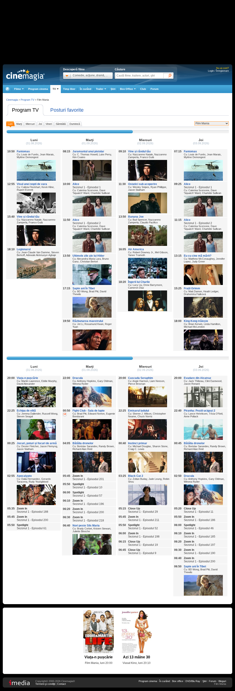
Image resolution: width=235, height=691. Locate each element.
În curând (85, 89)
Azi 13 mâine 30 (136, 657)
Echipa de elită (26, 410)
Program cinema (38, 89)
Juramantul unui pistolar (88, 151)
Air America (136, 249)
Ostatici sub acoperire (142, 184)
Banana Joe (136, 216)
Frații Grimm (192, 288)
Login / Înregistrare (218, 70)
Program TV (25, 110)
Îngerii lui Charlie (139, 282)
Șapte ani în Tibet (84, 288)
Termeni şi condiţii (45, 683)
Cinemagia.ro (25, 74)
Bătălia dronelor (83, 443)
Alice (76, 184)
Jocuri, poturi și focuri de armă (37, 443)
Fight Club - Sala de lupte (89, 410)
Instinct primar (137, 443)
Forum (155, 89)
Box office (177, 681)
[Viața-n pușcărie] (98, 631)
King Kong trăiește (196, 321)
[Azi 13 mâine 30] (136, 631)
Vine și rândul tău (28, 216)
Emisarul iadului (138, 410)
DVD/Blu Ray (192, 681)
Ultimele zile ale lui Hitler (88, 255)
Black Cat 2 (135, 476)
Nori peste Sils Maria (86, 525)
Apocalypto (24, 476)
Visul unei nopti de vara (32, 184)
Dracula (78, 378)
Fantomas (23, 151)
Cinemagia (12, 99)
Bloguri (222, 681)
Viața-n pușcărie (27, 378)
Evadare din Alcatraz (197, 378)
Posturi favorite (67, 110)
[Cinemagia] (7, 89)
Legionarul (24, 249)
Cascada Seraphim (140, 378)
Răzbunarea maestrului (88, 321)
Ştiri (113, 89)
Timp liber (69, 89)
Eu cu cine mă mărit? (197, 255)
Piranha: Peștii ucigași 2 (199, 410)
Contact (61, 683)
